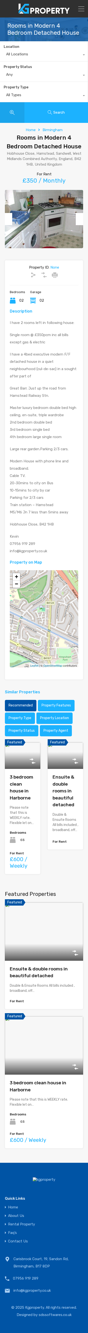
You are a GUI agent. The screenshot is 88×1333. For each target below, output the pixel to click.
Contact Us (18, 1241)
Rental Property (21, 1224)
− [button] (16, 584)
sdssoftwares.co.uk (55, 1315)
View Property (23, 763)
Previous (8, 219)
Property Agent (56, 731)
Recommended (21, 705)
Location (11, 47)
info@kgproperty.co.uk (32, 1290)
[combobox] (44, 55)
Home (31, 130)
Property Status (18, 67)
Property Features (56, 705)
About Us (16, 1216)
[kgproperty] (44, 11)
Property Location (54, 718)
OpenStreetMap (52, 665)
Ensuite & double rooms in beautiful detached (63, 790)
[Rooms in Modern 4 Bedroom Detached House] (44, 612)
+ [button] (16, 577)
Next (79, 219)
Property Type (16, 87)
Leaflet (34, 665)
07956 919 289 (25, 1278)
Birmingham (53, 130)
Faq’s (12, 1233)
